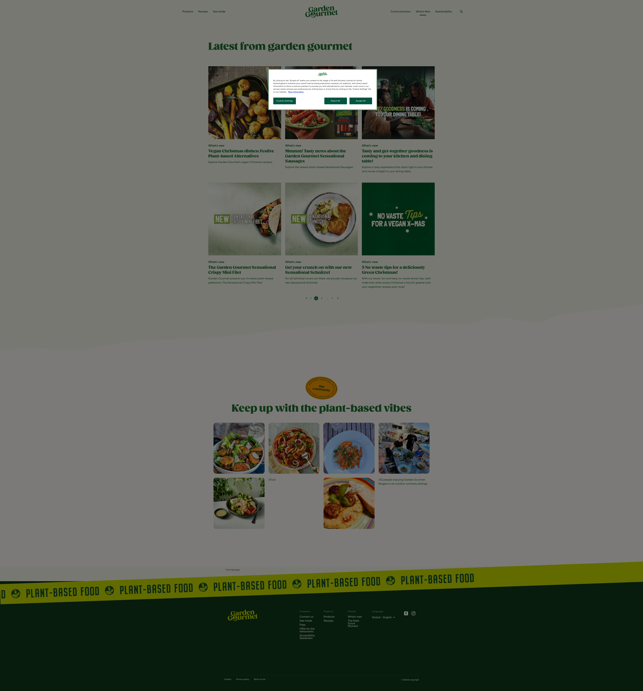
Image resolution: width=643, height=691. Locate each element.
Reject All (335, 101)
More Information (296, 92)
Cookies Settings (284, 101)
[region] (322, 89)
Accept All (361, 101)
